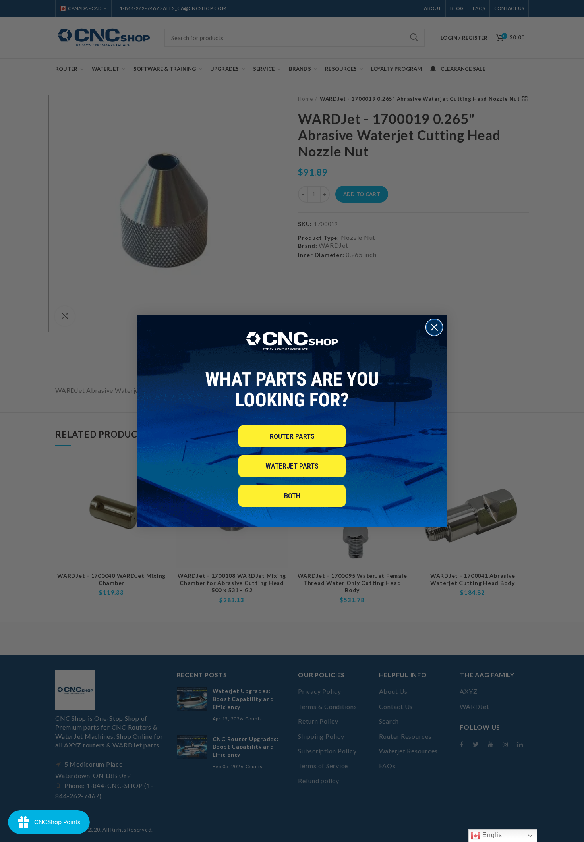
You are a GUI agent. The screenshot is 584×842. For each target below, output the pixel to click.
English (493, 835)
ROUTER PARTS (292, 436)
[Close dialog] (434, 327)
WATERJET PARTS (292, 466)
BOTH (292, 496)
